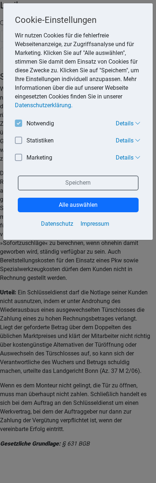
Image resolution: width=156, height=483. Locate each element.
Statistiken (40, 140)
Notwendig (40, 123)
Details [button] (125, 123)
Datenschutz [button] (57, 223)
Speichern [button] (78, 182)
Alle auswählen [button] (78, 204)
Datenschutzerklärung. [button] (44, 105)
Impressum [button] (95, 223)
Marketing (39, 157)
